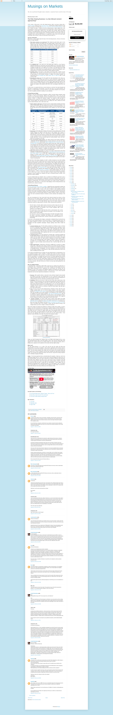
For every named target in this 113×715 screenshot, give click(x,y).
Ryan (32, 565)
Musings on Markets (45, 6)
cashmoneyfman (34, 517)
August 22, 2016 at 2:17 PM (35, 620)
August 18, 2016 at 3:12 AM (35, 468)
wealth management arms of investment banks (54, 142)
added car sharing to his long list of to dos (56, 302)
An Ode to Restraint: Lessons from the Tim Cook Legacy (80, 154)
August (72, 190)
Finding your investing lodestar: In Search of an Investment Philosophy (79, 137)
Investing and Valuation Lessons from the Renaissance (77, 202)
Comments (72, 46)
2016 (71, 182)
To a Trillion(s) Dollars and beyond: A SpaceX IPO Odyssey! (80, 119)
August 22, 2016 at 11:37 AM (36, 589)
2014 (71, 216)
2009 (71, 224)
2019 (71, 178)
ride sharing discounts (42, 167)
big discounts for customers (43, 169)
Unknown (32, 479)
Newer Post (30, 697)
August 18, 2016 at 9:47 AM (35, 507)
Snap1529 (32, 681)
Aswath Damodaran (34, 532)
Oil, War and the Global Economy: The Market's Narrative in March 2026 (79, 145)
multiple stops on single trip (53, 75)
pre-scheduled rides (42, 75)
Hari (31, 545)
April (72, 208)
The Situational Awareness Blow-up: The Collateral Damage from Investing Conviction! (80, 85)
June (72, 205)
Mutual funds (36, 142)
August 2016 (32, 404)
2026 (71, 167)
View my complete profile (73, 65)
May (72, 207)
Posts (71, 44)
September (73, 188)
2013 (71, 218)
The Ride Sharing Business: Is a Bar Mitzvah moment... (77, 199)
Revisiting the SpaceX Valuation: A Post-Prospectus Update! (79, 93)
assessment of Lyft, (45, 25)
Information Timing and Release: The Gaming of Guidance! (79, 102)
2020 (71, 176)
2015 (71, 215)
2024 (71, 170)
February (72, 211)
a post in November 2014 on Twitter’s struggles (38, 186)
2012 (71, 219)
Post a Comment (32, 695)
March (72, 210)
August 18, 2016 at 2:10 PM (35, 513)
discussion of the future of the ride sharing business (52, 26)
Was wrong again (34, 464)
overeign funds (33, 143)
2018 (71, 179)
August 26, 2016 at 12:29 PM (36, 678)
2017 (71, 181)
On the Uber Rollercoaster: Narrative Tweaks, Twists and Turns (42, 393)
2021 (71, 175)
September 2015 (33, 403)
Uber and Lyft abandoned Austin (55, 293)
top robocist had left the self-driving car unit (50, 301)
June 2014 (32, 401)
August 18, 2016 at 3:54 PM (35, 528)
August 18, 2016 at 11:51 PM (36, 561)
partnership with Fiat (34, 301)
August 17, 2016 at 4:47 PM (35, 460)
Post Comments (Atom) (37, 699)
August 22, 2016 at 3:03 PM (35, 637)
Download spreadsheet (46, 337)
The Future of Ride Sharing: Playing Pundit (38, 396)
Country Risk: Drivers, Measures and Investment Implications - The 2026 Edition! (79, 111)
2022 (71, 173)
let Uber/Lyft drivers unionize (40, 291)
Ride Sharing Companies (35, 410)
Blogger (58, 706)
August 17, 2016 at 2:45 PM (35, 433)
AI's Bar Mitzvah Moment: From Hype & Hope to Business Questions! (79, 75)
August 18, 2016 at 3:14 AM (35, 475)
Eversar (32, 416)
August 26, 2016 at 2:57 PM (35, 693)
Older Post (63, 697)
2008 (71, 225)
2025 (71, 168)
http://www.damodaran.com (75, 69)
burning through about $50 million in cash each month (47, 155)
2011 (71, 221)
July (72, 204)
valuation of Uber (31, 25)
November (73, 185)
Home (47, 697)
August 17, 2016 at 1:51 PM (35, 426)
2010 (71, 222)
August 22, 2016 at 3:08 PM (35, 655)
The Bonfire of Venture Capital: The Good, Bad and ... (77, 197)
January (72, 213)
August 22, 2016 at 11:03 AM (36, 582)
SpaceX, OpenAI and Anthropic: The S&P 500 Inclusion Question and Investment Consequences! (80, 129)
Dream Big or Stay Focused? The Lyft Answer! (39, 394)
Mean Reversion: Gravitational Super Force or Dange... (77, 192)
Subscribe (77, 37)
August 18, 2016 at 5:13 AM (35, 493)
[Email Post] (44, 409)
